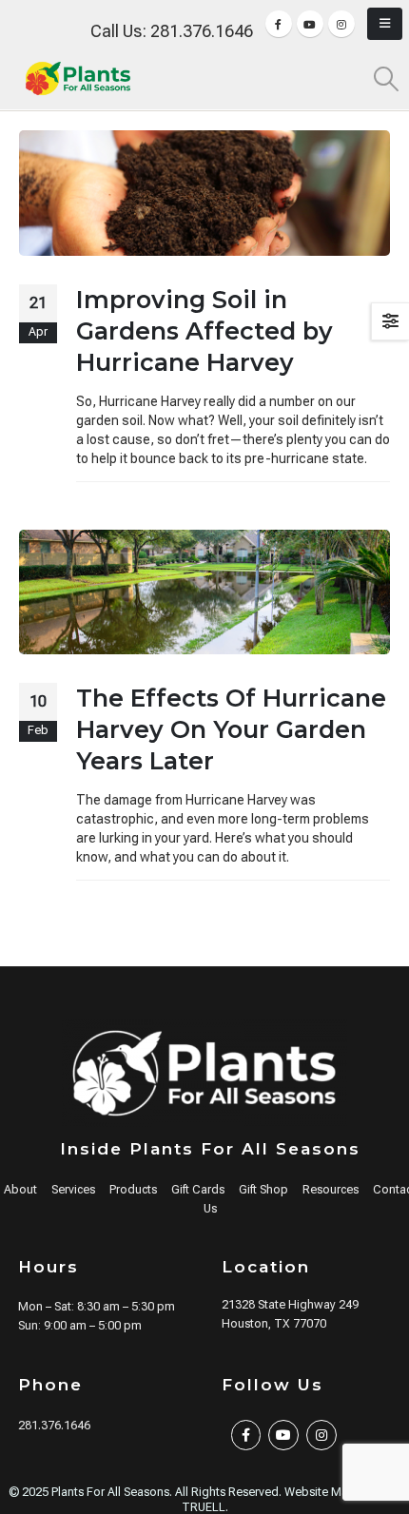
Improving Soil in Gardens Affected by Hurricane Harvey (204, 331)
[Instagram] (341, 23)
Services (73, 1189)
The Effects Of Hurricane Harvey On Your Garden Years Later (231, 729)
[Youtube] (310, 23)
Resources (330, 1189)
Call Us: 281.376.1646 (171, 31)
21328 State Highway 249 (290, 1304)
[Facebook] (278, 23)
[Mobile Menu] (384, 24)
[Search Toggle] (386, 79)
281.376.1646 (54, 1425)
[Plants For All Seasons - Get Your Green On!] (78, 78)
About (20, 1189)
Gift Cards (197, 1189)
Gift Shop (263, 1189)
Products (133, 1189)
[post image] (204, 193)
